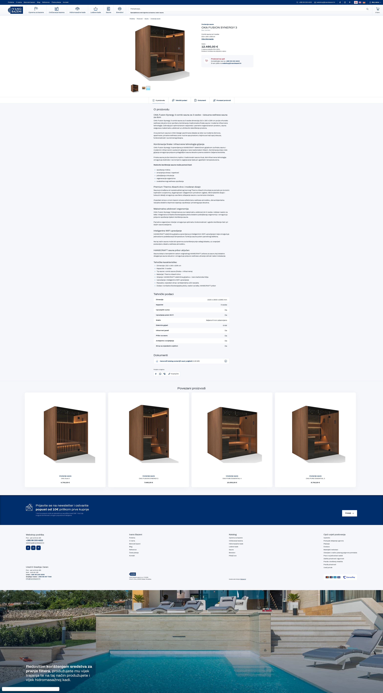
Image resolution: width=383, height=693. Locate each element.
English (360, 2)
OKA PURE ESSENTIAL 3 (315, 478)
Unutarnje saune (155, 18)
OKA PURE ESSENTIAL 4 (232, 478)
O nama (19, 2)
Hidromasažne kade (77, 12)
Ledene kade (96, 12)
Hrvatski (356, 2)
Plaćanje (327, 544)
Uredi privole (328, 567)
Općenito (327, 538)
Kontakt (66, 2)
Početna (11, 2)
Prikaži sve (232, 555)
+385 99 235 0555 (37, 574)
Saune (108, 12)
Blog (38, 2)
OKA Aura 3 (65, 478)
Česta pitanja (56, 2)
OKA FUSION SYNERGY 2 (148, 478)
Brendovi (119, 12)
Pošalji (348, 513)
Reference (46, 2)
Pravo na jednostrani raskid (333, 555)
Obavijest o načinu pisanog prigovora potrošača (340, 552)
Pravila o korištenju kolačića (333, 561)
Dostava (327, 546)
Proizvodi (140, 18)
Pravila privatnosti (330, 564)
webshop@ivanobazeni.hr (326, 2)
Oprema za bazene (36, 12)
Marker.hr (243, 579)
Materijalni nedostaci (331, 549)
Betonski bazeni (29, 2)
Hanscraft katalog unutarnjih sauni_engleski (180, 361)
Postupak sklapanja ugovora (334, 541)
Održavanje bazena (56, 12)
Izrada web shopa (234, 579)
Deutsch (364, 2)
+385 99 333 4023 (305, 2)
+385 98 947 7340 (45, 577)
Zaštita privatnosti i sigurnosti (334, 558)
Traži (367, 9)
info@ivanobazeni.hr (33, 579)
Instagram (345, 2)
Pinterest (349, 2)
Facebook (340, 2)
